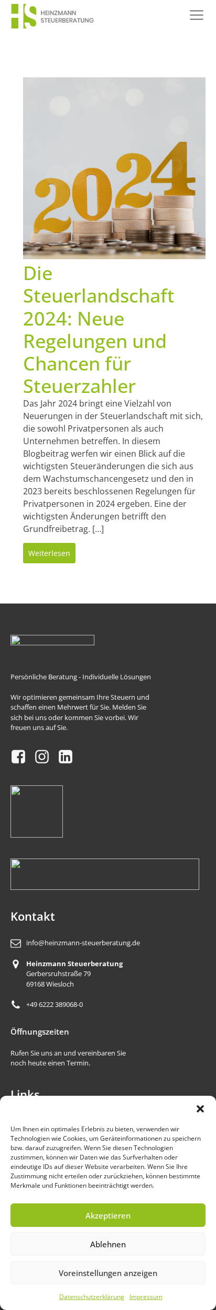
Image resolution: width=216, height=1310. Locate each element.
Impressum (146, 1296)
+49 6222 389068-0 (54, 1004)
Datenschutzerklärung (91, 1296)
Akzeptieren (108, 1215)
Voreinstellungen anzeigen (108, 1273)
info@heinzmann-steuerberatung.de (83, 942)
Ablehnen (108, 1244)
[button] (200, 1109)
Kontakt (32, 916)
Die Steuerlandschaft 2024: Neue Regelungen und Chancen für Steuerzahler (99, 329)
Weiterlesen (49, 553)
